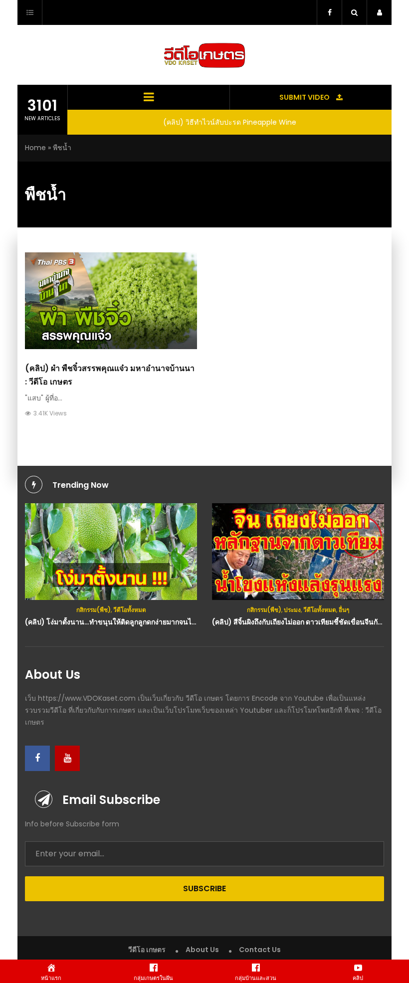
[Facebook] (37, 758)
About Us (202, 950)
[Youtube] (67, 758)
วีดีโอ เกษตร (147, 950)
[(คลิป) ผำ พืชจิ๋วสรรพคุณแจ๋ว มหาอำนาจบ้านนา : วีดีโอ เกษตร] (111, 300)
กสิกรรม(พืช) (93, 609)
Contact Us (260, 950)
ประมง (292, 609)
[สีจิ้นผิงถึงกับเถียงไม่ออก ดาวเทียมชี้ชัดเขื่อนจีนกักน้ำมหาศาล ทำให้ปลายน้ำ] (298, 551)
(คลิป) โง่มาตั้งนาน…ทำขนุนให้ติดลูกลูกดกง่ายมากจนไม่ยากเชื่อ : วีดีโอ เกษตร (143, 622)
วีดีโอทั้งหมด (129, 609)
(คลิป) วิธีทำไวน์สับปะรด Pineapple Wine (229, 122)
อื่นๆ (344, 609)
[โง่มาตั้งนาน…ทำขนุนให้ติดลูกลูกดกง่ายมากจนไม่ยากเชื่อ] (111, 551)
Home (35, 148)
